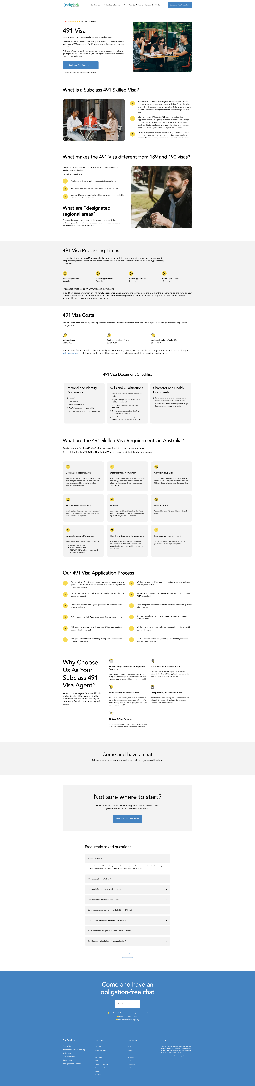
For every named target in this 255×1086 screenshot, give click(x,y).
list (93, 225)
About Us (122, 5)
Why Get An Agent (136, 5)
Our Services (95, 5)
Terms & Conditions (171, 1056)
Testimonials (149, 5)
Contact (158, 5)
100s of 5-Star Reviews (120, 719)
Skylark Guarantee (110, 5)
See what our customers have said (132, 727)
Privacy (163, 1056)
